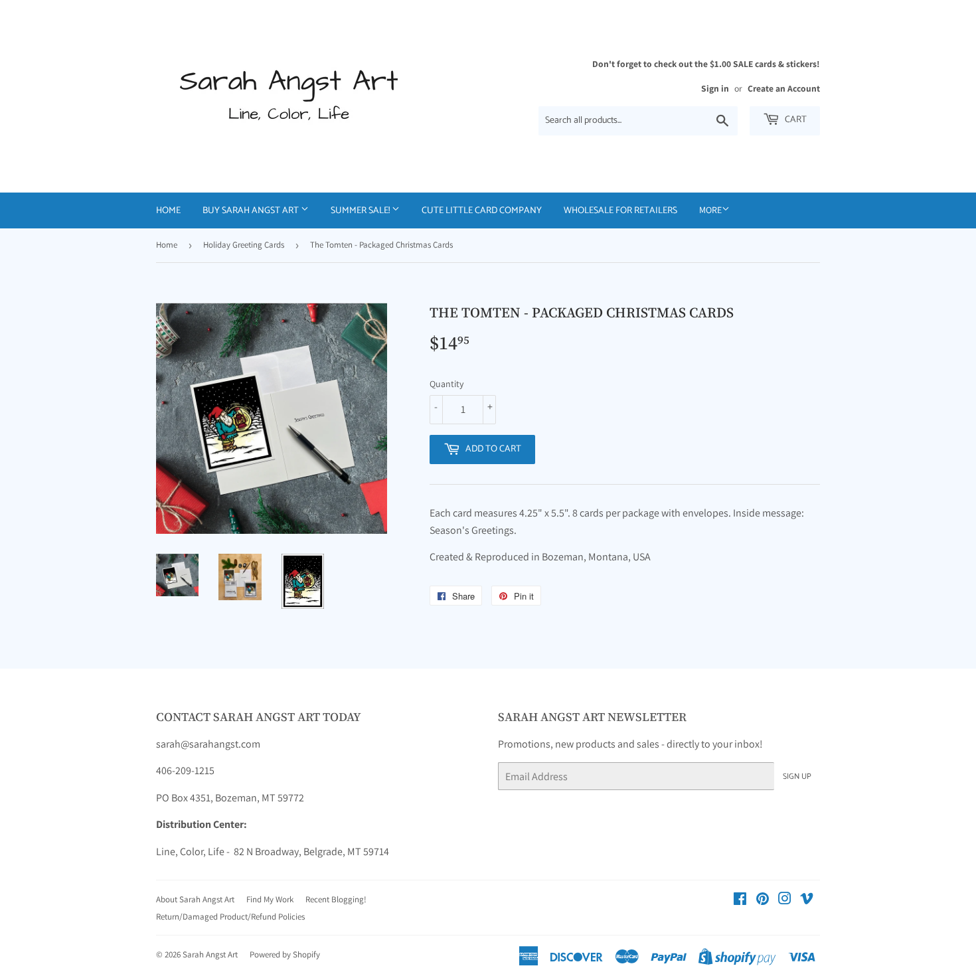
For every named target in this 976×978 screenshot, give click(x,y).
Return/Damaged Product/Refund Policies (230, 916)
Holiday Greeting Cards (243, 244)
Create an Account (784, 88)
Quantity (446, 384)
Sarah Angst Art (210, 954)
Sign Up (797, 776)
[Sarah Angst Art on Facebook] (740, 900)
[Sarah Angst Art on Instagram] (784, 900)
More (710, 210)
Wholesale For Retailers (620, 210)
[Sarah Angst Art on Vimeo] (806, 900)
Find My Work (269, 899)
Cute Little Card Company (482, 210)
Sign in (715, 88)
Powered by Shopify (285, 954)
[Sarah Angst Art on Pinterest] (763, 900)
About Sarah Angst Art (195, 899)
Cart (795, 119)
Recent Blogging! (335, 899)
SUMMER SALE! (361, 210)
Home (168, 210)
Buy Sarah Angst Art (252, 210)
